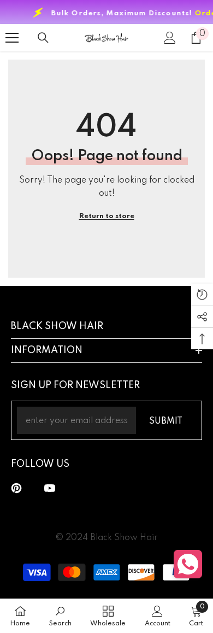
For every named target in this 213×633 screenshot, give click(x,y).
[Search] (43, 37)
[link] (60, 616)
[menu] (12, 37)
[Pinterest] (16, 488)
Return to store (106, 216)
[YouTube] (49, 488)
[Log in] (170, 38)
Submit (165, 421)
